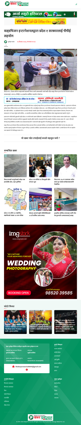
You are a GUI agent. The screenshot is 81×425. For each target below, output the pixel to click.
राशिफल (6, 401)
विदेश (55, 387)
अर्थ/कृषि (56, 359)
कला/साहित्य (58, 363)
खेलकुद (56, 367)
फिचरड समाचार (8, 383)
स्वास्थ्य (56, 397)
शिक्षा (55, 390)
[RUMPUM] (40, 21)
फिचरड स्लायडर (8, 387)
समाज (56, 394)
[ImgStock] (40, 262)
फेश (5, 390)
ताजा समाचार (58, 348)
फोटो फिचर (7, 394)
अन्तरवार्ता (57, 356)
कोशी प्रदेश (57, 352)
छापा (55, 370)
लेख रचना (7, 405)
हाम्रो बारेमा (57, 383)
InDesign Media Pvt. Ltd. (58, 422)
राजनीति (6, 397)
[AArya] (40, 14)
